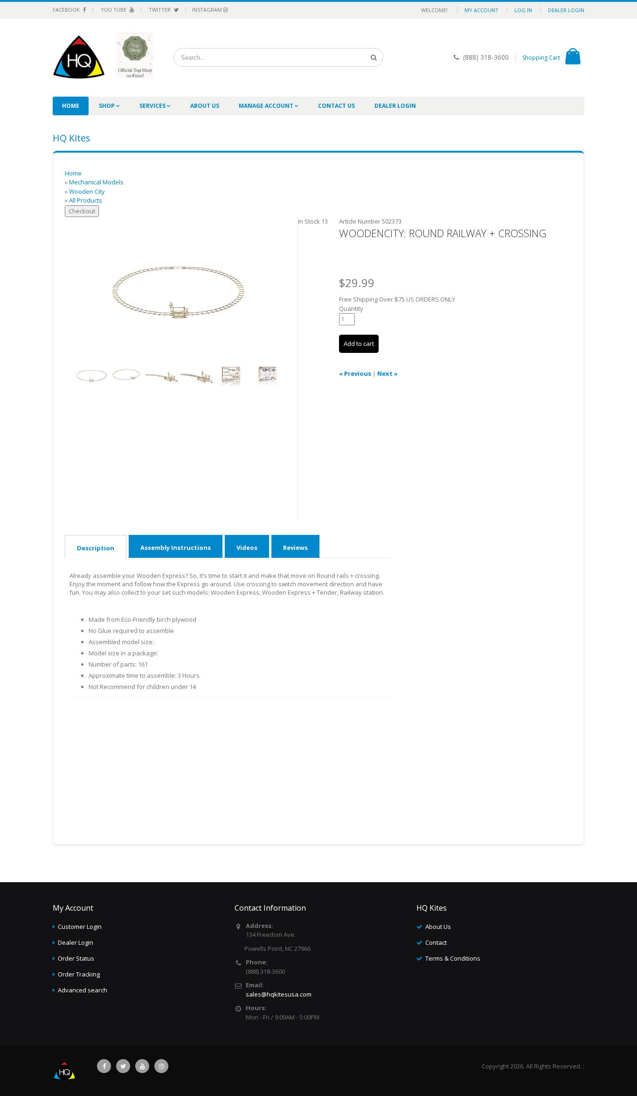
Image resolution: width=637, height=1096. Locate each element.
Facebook (67, 9)
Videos (246, 547)
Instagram (207, 9)
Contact (436, 942)
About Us (204, 106)
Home (70, 106)
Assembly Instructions (175, 547)
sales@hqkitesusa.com (279, 994)
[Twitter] (123, 1066)
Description (95, 548)
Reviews (295, 547)
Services (153, 106)
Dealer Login (566, 10)
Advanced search (82, 990)
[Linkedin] (142, 1066)
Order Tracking (79, 974)
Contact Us (336, 106)
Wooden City (87, 191)
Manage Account (267, 106)
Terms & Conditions (452, 958)
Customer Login (80, 926)
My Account (481, 10)
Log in (523, 10)
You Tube (114, 9)
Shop (107, 106)
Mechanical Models (96, 182)
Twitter (160, 9)
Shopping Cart (541, 58)
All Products (85, 200)
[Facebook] (104, 1066)
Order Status (76, 958)
